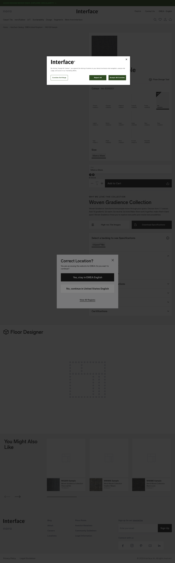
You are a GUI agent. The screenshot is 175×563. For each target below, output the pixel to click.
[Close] (126, 59)
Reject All (98, 78)
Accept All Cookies (117, 78)
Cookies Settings (59, 78)
